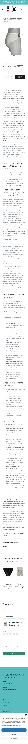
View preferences (14, 738)
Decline (14, 734)
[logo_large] (14, 6)
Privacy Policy (14, 741)
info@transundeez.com (10, 689)
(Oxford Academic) (19, 233)
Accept (14, 730)
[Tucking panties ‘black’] (8, 574)
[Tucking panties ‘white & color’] (20, 574)
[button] (26, 714)
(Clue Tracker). (7, 140)
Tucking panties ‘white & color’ (20, 586)
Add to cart (20, 77)
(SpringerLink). (7, 235)
